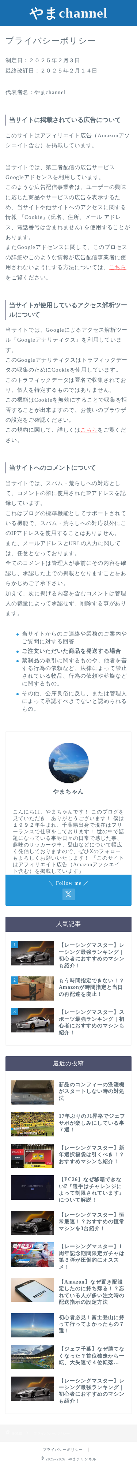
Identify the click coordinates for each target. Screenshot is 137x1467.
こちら (117, 267)
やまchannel (69, 13)
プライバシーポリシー (63, 1450)
